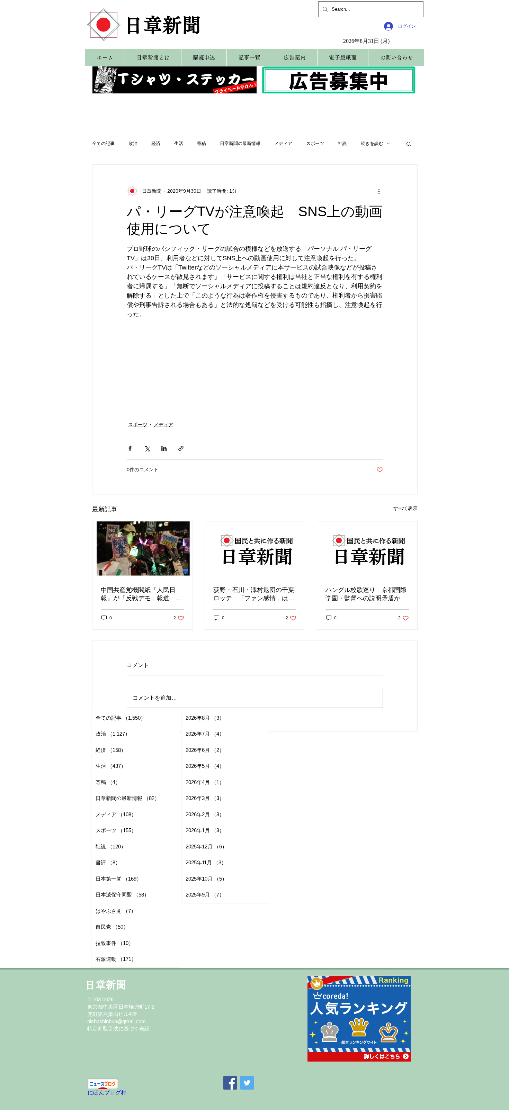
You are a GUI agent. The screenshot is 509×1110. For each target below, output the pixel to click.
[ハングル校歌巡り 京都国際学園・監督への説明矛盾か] (367, 549)
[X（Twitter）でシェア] (147, 448)
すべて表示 (405, 508)
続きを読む (372, 143)
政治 (132, 143)
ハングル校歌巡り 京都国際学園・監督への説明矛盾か (366, 594)
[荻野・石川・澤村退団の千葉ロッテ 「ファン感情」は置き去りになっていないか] (255, 549)
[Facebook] (230, 1083)
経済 (155, 143)
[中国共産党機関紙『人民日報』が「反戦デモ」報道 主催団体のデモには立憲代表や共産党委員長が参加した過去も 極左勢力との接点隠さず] (142, 549)
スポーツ (315, 143)
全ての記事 (103, 143)
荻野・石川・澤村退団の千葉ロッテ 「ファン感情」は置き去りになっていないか (253, 594)
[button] (408, 143)
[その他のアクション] (379, 191)
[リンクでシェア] (181, 448)
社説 (342, 143)
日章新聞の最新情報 (240, 143)
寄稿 (201, 143)
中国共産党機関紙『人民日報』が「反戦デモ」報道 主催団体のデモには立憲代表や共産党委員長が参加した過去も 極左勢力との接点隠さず (141, 594)
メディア (283, 143)
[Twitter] (247, 1083)
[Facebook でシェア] (130, 448)
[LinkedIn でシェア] (164, 448)
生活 (178, 143)
